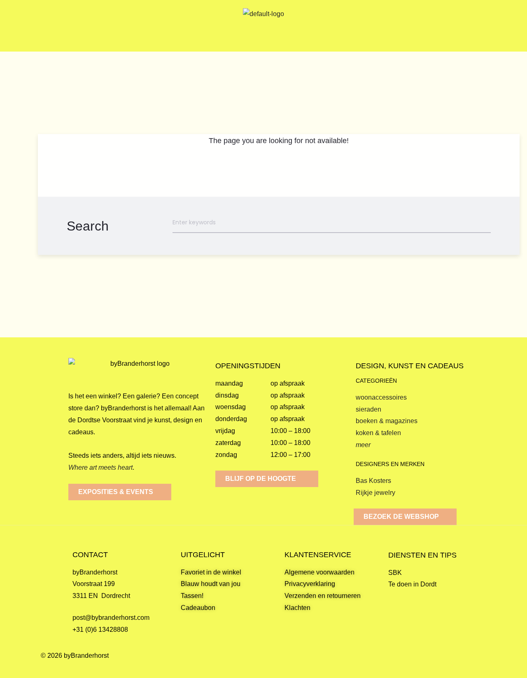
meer (363, 444)
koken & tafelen (378, 432)
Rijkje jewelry (375, 492)
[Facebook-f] (459, 664)
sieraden (368, 409)
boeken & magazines (386, 420)
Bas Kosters (373, 480)
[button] (72, 25)
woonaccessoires (381, 397)
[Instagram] (478, 664)
